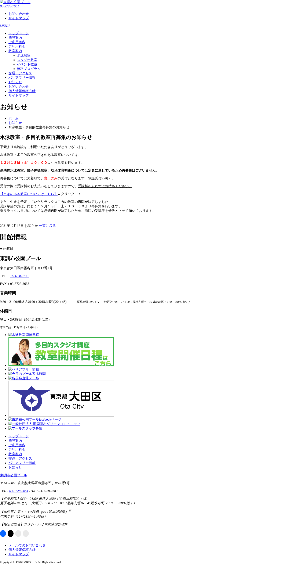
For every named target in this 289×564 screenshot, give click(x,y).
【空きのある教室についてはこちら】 (29, 194)
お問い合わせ (18, 13)
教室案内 (15, 51)
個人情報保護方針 (22, 91)
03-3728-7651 (9, 6)
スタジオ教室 (27, 60)
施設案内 (15, 37)
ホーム (13, 118)
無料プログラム (29, 69)
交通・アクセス (20, 73)
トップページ (18, 33)
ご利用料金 (16, 46)
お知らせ (15, 82)
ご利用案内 (16, 42)
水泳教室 (23, 55)
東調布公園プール (13, 475)
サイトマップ (18, 18)
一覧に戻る (47, 225)
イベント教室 (27, 64)
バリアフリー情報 (22, 77)
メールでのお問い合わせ (27, 545)
